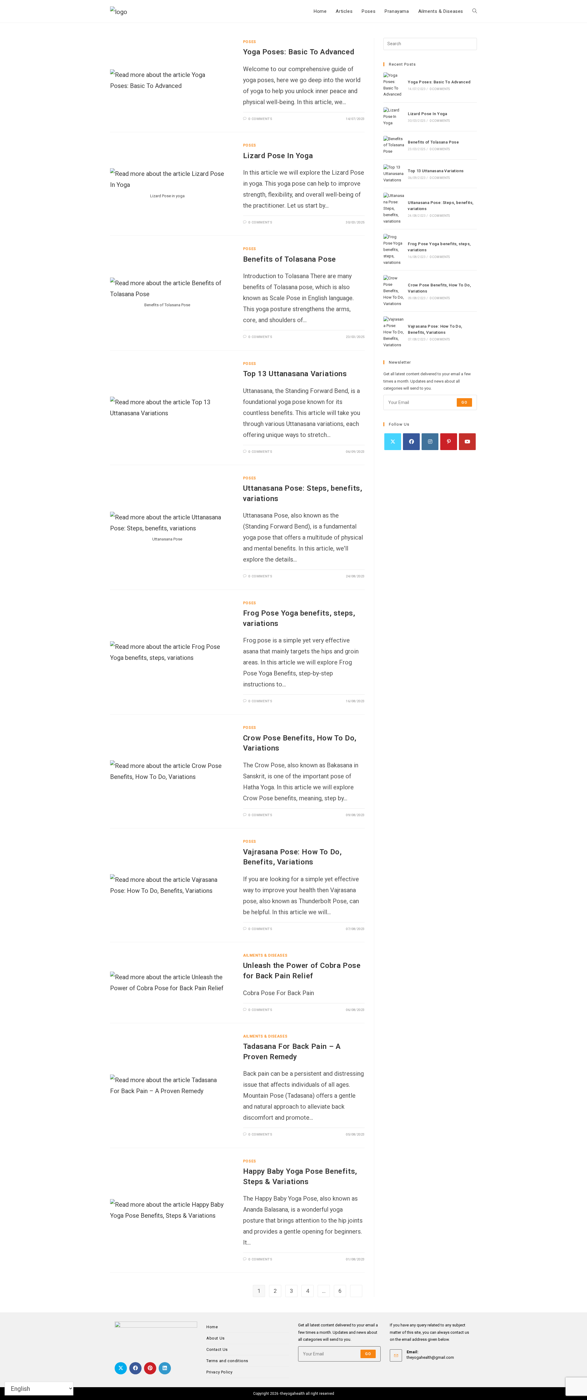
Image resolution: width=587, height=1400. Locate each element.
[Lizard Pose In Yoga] (393, 116)
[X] (392, 441)
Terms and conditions (227, 1360)
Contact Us (217, 1349)
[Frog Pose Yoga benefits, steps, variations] (393, 250)
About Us (215, 1338)
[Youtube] (467, 441)
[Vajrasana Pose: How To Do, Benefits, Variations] (393, 332)
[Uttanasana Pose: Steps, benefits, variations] (393, 208)
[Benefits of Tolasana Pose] (393, 145)
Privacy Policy (219, 1372)
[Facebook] (411, 441)
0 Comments (260, 119)
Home (212, 1327)
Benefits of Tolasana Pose (289, 259)
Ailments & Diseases (265, 955)
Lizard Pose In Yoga (278, 155)
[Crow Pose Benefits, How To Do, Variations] (393, 291)
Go (464, 402)
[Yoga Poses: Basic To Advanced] (393, 85)
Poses (249, 42)
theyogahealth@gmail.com (430, 1357)
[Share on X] (121, 1368)
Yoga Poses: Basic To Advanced (298, 52)
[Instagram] (430, 441)
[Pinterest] (448, 441)
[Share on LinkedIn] (165, 1368)
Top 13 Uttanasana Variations (295, 373)
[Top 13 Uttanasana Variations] (393, 173)
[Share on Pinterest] (150, 1368)
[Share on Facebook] (135, 1368)
